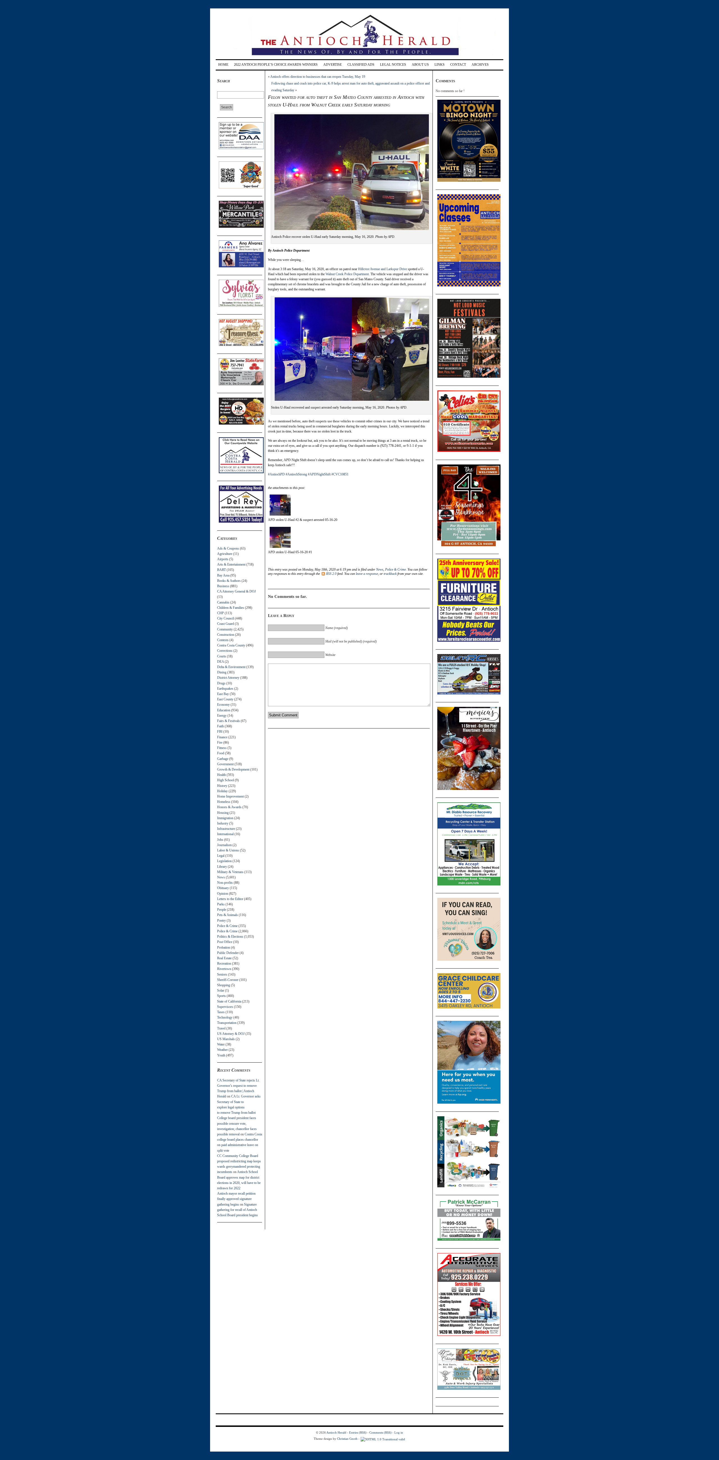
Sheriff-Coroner (227, 980)
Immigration (225, 818)
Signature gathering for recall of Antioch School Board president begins (237, 1209)
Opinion (222, 894)
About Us (420, 65)
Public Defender (228, 953)
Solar (220, 990)
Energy (222, 716)
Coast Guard (225, 624)
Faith (220, 726)
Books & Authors (229, 581)
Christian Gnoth (347, 1438)
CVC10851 (340, 474)
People (221, 910)
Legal (220, 856)
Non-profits (225, 883)
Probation (223, 947)
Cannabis (223, 602)
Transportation (226, 1023)
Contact (458, 65)
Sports (221, 996)
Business (223, 586)
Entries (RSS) (358, 1432)
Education (223, 710)
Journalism (224, 845)
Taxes (221, 1012)
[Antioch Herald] (358, 57)
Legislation (224, 861)
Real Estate (224, 958)
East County (225, 699)
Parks (221, 904)
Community (225, 629)
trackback (390, 574)
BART (221, 570)
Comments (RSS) (380, 1432)
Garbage (222, 759)
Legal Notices (393, 65)
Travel (221, 1028)
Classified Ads (360, 65)
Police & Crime (227, 926)
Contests (223, 640)
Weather (222, 1050)
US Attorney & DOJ (231, 1034)
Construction (225, 635)
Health (221, 775)
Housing (223, 813)
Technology (225, 1017)
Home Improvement (230, 796)
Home (223, 65)
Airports (222, 559)
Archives (480, 65)
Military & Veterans (230, 872)
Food (220, 753)
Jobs (220, 840)
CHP (220, 613)
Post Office (224, 942)
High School (225, 780)
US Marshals (226, 1039)
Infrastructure (226, 829)
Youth (221, 1055)
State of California (229, 1001)
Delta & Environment (231, 667)
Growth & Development (233, 769)
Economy (223, 705)
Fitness (222, 748)
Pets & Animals (227, 915)
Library (222, 867)
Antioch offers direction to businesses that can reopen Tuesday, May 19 (317, 77)
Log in (398, 1432)
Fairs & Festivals (228, 721)
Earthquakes (225, 689)
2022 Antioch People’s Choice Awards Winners (276, 65)
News (221, 877)
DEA (220, 662)
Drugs (221, 683)
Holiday (222, 791)
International (225, 834)
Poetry (221, 921)
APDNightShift (319, 474)
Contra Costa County (231, 645)
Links (439, 65)
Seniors (222, 974)
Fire (219, 742)
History (222, 786)
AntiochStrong (296, 474)
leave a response (367, 574)
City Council (225, 618)
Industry (222, 823)
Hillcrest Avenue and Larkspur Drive (382, 269)
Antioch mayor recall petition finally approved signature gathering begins (236, 1199)
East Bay (223, 694)
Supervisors (225, 1007)
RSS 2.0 (331, 574)
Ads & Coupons (228, 548)
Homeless (223, 802)
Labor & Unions (228, 850)
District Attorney (228, 678)
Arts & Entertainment (231, 564)
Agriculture (224, 554)
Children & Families (230, 608)
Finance (222, 737)
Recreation (224, 963)
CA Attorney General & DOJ (236, 591)
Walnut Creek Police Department (347, 274)
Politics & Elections (230, 937)
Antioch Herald (336, 1432)
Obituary (223, 888)
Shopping (223, 985)
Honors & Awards (229, 807)
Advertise (332, 65)
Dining (221, 672)
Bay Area (223, 575)
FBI (219, 732)
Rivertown (224, 969)
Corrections (225, 651)
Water (221, 1044)
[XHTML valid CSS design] (382, 1438)
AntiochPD (276, 474)
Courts (221, 656)
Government (225, 764)
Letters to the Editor (230, 899)
